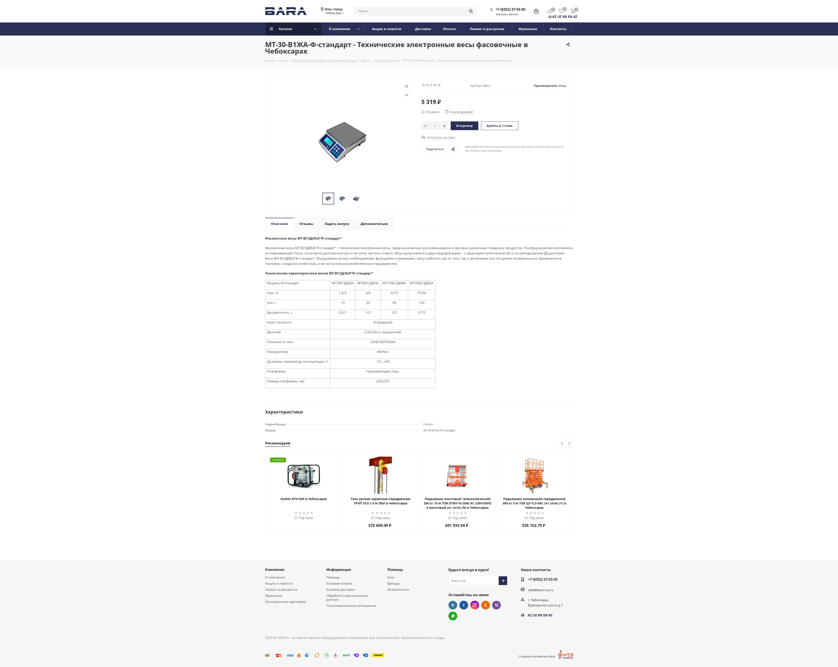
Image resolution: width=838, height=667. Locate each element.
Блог (391, 577)
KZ (554, 16)
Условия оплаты (339, 583)
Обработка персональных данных (347, 597)
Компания (274, 569)
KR (565, 16)
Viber (496, 605)
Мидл (562, 86)
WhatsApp (452, 616)
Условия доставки (340, 589)
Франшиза (273, 595)
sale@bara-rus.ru (540, 590)
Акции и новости (279, 583)
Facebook (463, 605)
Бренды (393, 583)
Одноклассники (485, 605)
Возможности (398, 589)
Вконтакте (452, 605)
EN (570, 16)
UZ (559, 16)
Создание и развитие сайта (537, 656)
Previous (562, 444)
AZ (575, 16)
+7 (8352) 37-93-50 (510, 9)
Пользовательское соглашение (351, 605)
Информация (338, 569)
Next (569, 444)
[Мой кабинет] (536, 11)
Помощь (333, 577)
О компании (275, 577)
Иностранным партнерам (285, 601)
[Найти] (471, 11)
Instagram (474, 605)
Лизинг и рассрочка (281, 589)
